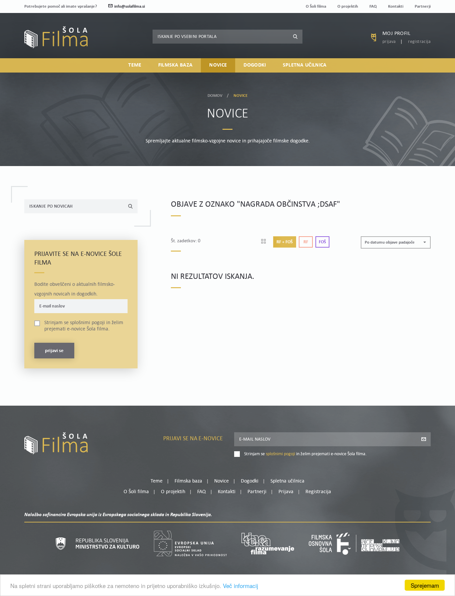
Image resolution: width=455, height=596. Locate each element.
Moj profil (396, 33)
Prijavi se (54, 350)
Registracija (419, 41)
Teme (134, 65)
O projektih (347, 6)
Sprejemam (425, 585)
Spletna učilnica (305, 65)
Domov (215, 96)
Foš (322, 242)
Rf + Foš (284, 242)
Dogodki (254, 65)
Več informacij (240, 585)
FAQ (373, 6)
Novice (218, 65)
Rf (305, 242)
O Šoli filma (316, 6)
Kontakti (395, 6)
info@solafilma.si (129, 6)
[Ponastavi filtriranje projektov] (265, 242)
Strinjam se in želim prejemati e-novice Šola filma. (83, 326)
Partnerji (423, 6)
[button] (396, 242)
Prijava (389, 41)
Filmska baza (175, 65)
